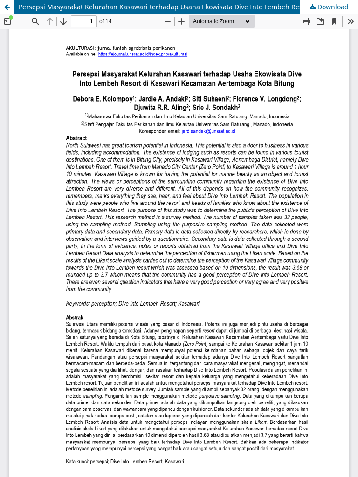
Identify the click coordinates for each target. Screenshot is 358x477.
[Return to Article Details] (7, 7)
